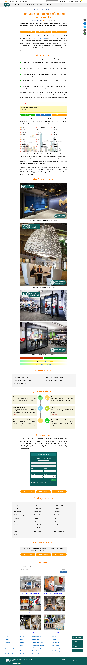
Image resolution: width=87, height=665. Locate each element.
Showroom (63, 1)
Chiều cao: (37, 475)
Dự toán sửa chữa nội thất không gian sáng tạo (54, 632)
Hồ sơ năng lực (78, 637)
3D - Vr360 (77, 650)
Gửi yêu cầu (60, 31)
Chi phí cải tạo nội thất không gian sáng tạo (29, 593)
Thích (33, 20)
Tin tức (76, 1)
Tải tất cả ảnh (56, 357)
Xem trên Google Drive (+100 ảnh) (44, 364)
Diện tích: (37, 469)
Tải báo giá (44, 115)
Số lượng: (50, 475)
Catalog (76, 641)
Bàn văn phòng (56, 648)
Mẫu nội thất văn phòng (43, 361)
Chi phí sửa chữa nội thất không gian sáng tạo (30, 632)
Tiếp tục (53, 479)
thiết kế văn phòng (41, 38)
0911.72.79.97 (28, 31)
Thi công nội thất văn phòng (39, 653)
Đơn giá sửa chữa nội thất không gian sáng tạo (54, 612)
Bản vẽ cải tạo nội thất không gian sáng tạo (53, 593)
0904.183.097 (44, 31)
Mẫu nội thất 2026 (77, 646)
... (51, 402)
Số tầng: (50, 469)
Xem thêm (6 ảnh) (32, 357)
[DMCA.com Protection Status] (16, 663)
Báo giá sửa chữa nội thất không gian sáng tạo (30, 612)
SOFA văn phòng (56, 653)
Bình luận (38, 20)
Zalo (85, 26)
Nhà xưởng (70, 1)
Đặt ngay (29, 115)
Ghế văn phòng (56, 651)
